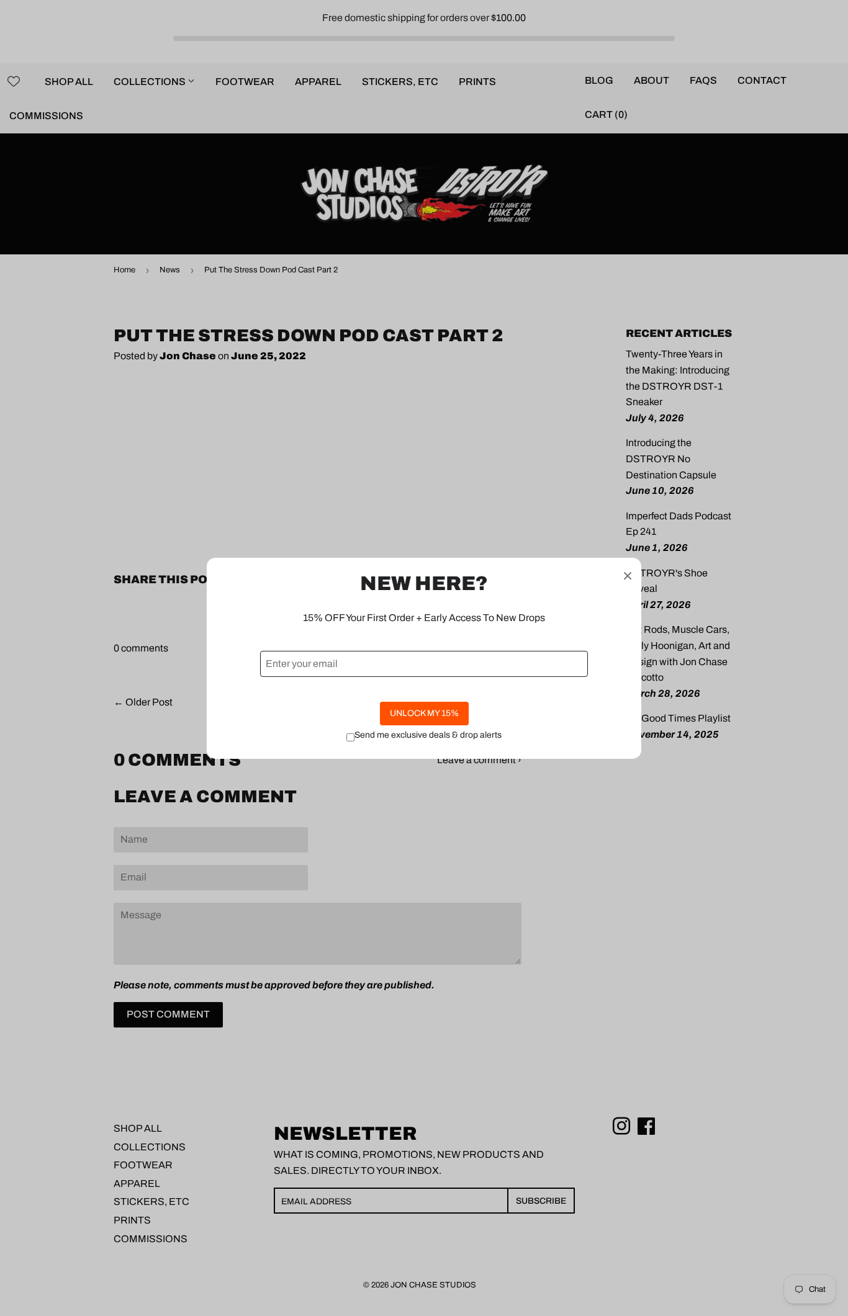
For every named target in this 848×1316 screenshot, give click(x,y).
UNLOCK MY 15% (424, 713)
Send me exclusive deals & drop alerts (428, 735)
